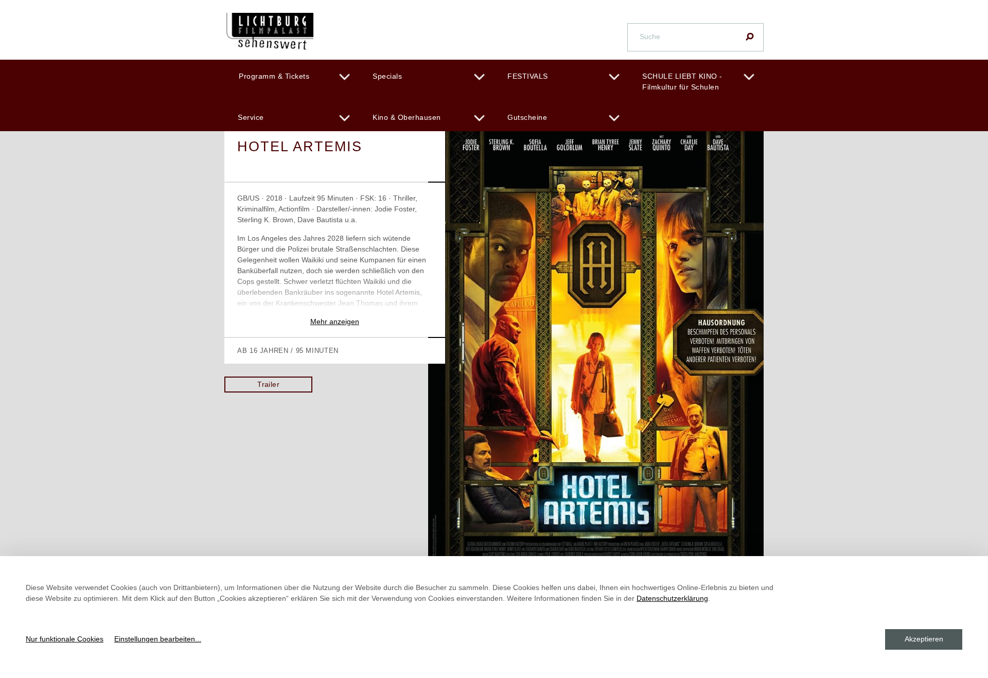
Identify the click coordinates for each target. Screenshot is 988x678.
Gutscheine (527, 117)
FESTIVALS (527, 76)
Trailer (268, 384)
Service (251, 117)
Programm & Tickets (274, 76)
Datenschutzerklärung (672, 598)
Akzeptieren (924, 639)
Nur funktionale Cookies (64, 639)
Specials (387, 76)
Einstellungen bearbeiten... (157, 639)
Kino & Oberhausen (407, 117)
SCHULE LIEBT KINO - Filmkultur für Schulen (682, 81)
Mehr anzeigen (334, 321)
